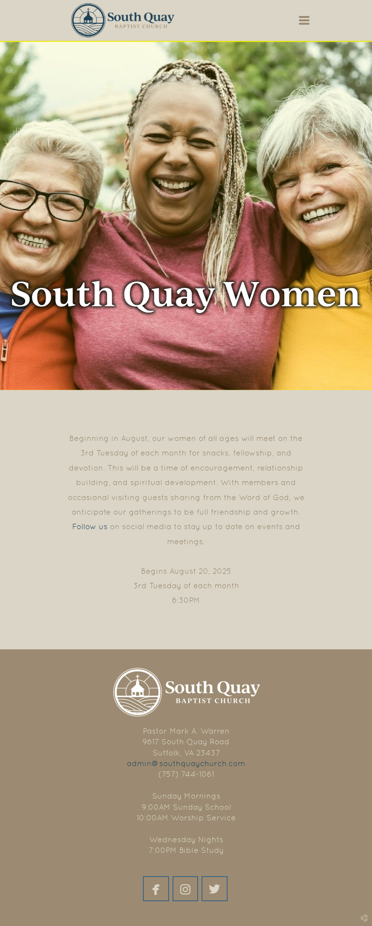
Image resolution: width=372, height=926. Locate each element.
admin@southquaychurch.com (186, 763)
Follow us (90, 526)
